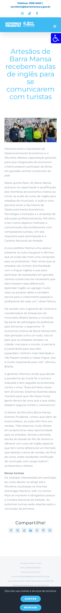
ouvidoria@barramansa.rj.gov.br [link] (30, 6)
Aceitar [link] (30, 598)
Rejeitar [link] (30, 607)
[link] (56, 38)
